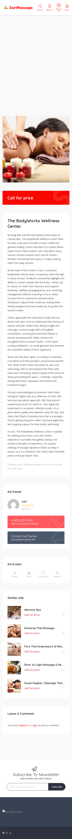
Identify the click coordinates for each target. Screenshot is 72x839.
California (27, 464)
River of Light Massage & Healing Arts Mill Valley (44, 664)
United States (16, 464)
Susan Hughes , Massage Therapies (44, 683)
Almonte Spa (32, 609)
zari (24, 501)
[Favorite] (63, 615)
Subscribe (57, 786)
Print (29, 576)
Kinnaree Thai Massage (39, 628)
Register (23, 725)
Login (34, 725)
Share (15, 576)
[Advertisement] (36, 63)
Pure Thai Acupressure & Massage (44, 646)
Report (57, 576)
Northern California (42, 464)
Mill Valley (17, 468)
